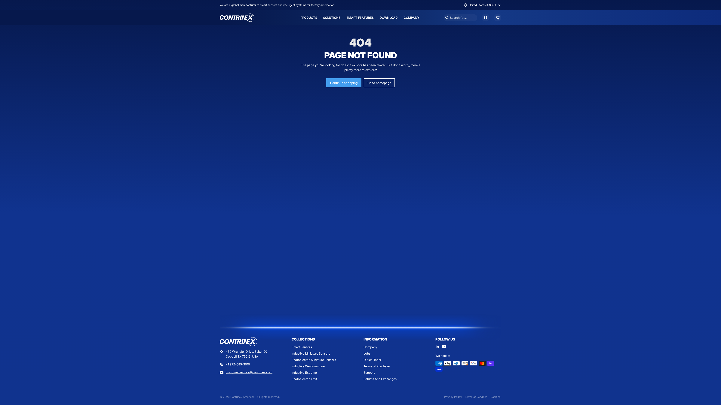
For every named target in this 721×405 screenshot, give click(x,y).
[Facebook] (437, 346)
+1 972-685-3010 (238, 364)
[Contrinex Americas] (237, 18)
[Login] (485, 17)
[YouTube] (444, 346)
